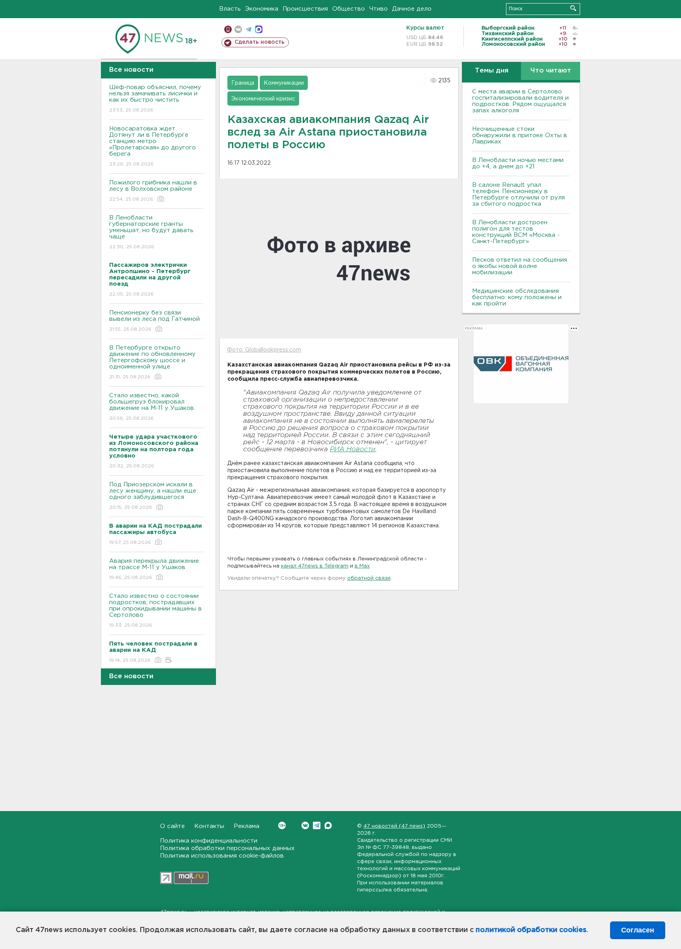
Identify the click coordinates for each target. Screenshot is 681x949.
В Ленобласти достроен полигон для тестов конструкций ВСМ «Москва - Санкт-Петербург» (516, 232)
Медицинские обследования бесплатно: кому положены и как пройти (517, 297)
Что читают (550, 71)
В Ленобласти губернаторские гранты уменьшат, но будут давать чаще (151, 232)
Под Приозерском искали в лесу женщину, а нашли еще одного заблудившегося (152, 496)
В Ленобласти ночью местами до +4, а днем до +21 (518, 163)
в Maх (362, 566)
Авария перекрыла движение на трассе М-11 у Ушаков (154, 569)
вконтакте (238, 29)
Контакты (209, 826)
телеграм (248, 29)
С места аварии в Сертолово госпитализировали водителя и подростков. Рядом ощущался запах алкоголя (520, 101)
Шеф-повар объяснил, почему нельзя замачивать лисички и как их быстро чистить (155, 98)
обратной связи (369, 578)
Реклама (246, 826)
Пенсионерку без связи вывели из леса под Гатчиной (154, 320)
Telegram (316, 825)
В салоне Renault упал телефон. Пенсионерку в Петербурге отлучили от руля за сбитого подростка (518, 194)
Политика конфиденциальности (208, 840)
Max (328, 825)
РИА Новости (353, 449)
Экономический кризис (263, 99)
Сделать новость (259, 42)
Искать (573, 8)
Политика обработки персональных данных (227, 848)
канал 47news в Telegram (314, 566)
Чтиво (378, 8)
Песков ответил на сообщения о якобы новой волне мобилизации (519, 266)
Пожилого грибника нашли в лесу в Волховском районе (153, 190)
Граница (242, 83)
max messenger (258, 29)
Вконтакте (305, 825)
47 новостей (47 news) (394, 826)
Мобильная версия (228, 29)
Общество (348, 8)
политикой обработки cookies (531, 930)
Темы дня (491, 71)
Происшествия (305, 8)
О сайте (172, 826)
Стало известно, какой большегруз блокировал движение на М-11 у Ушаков (151, 407)
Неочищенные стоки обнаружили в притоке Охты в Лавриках (519, 135)
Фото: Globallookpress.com (264, 350)
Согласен (637, 930)
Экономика (261, 8)
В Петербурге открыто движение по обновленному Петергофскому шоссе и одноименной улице (152, 362)
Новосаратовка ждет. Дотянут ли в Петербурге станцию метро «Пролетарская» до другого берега (152, 146)
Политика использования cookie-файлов (222, 855)
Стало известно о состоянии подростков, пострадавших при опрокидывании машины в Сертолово (155, 610)
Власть (230, 8)
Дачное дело (412, 8)
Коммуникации (284, 83)
